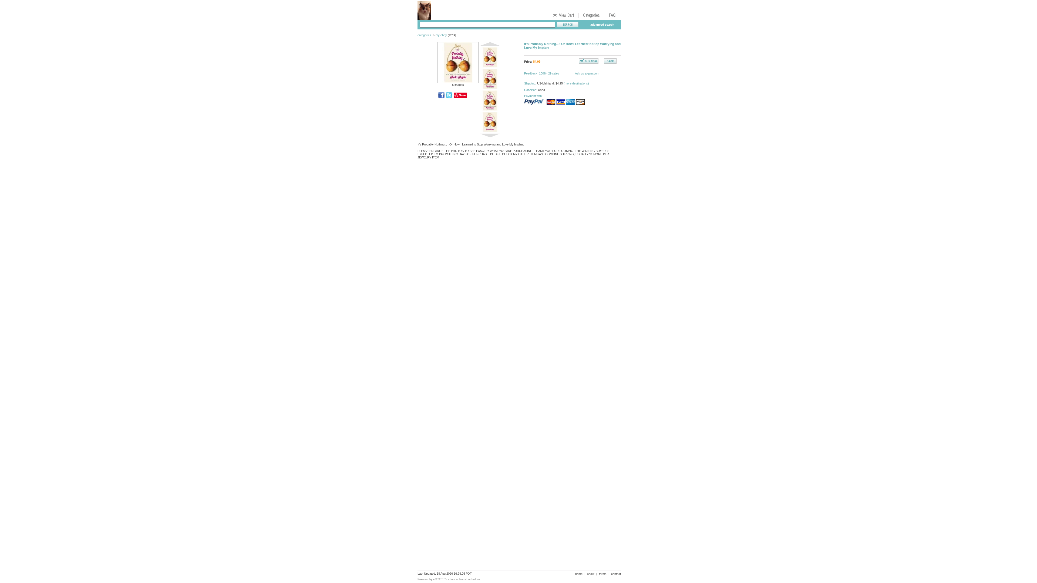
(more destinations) (576, 83)
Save (462, 95)
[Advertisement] (516, 182)
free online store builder (465, 579)
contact (616, 573)
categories (424, 35)
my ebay (441, 35)
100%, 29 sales (549, 73)
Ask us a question (586, 73)
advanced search (602, 24)
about (590, 573)
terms (603, 573)
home (579, 573)
